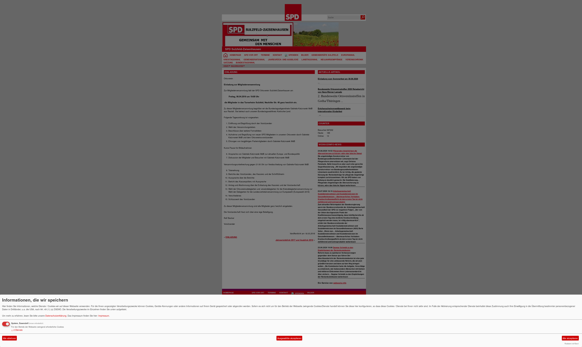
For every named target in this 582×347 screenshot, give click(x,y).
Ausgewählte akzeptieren (289, 338)
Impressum (103, 315)
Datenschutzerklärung (55, 315)
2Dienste (17, 329)
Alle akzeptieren (570, 338)
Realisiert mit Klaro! (572, 343)
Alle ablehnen (9, 338)
